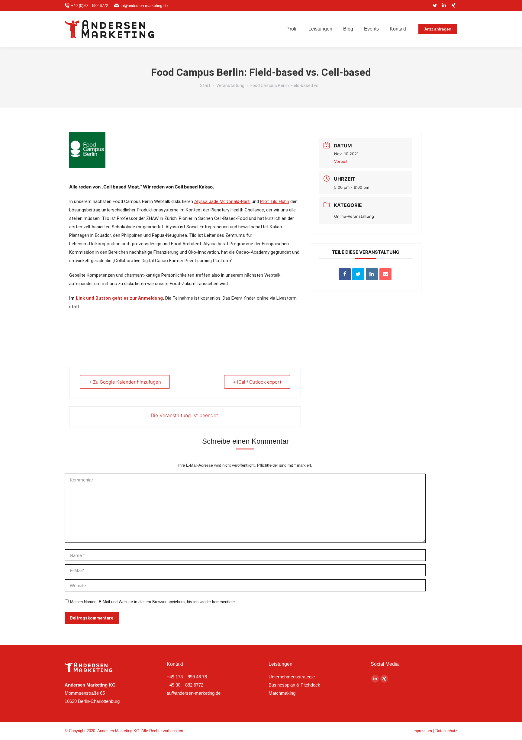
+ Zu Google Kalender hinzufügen (125, 382)
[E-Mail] (385, 274)
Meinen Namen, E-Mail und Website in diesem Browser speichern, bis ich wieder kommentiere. (153, 602)
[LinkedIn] (372, 274)
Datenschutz (446, 731)
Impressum (422, 731)
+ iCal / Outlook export (257, 382)
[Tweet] (358, 274)
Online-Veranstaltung (354, 216)
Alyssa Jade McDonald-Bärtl (222, 201)
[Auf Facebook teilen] (345, 274)
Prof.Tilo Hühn (274, 201)
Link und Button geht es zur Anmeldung (119, 298)
